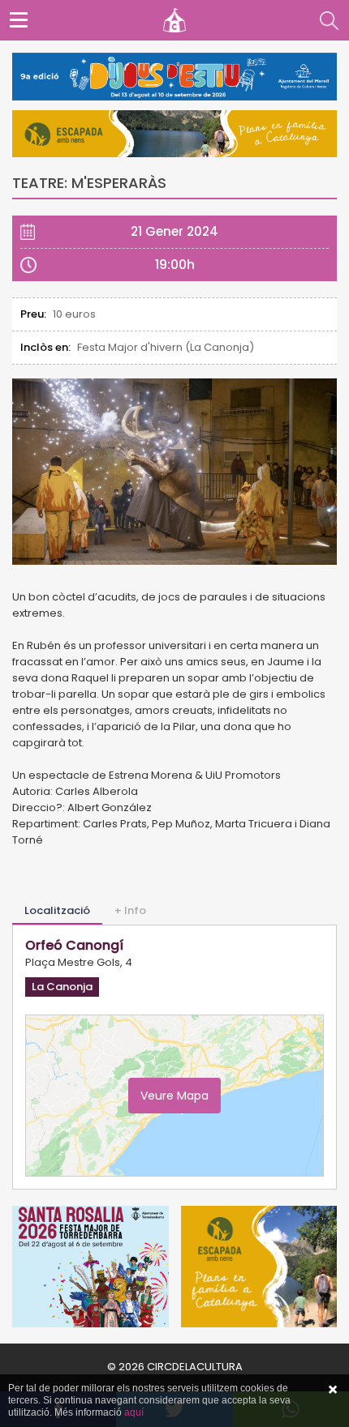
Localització (57, 910)
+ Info (130, 910)
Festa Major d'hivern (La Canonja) (165, 347)
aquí (134, 1412)
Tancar (332, 1389)
